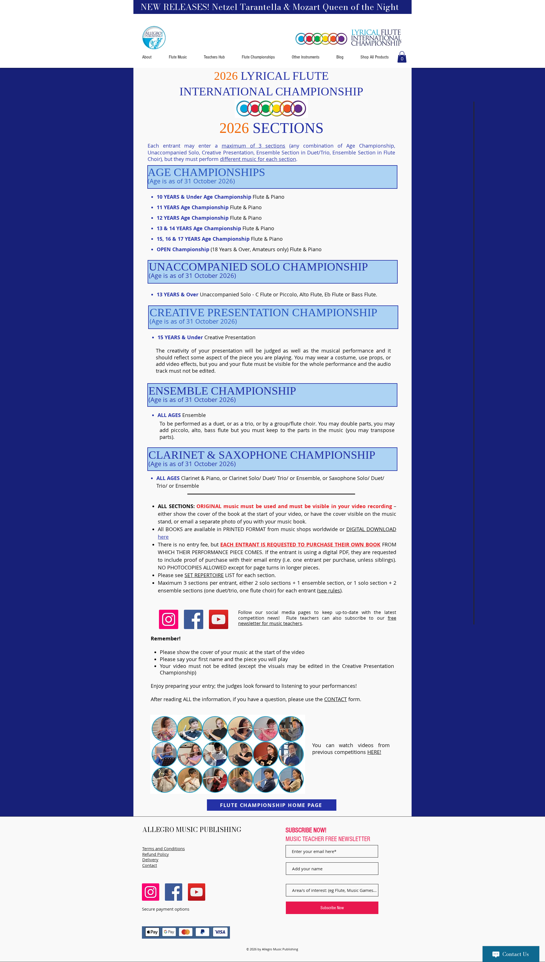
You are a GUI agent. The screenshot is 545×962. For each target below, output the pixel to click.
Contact (149, 865)
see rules (329, 590)
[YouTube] (218, 619)
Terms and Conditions (163, 848)
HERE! (374, 752)
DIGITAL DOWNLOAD (371, 529)
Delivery (150, 859)
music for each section (269, 159)
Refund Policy (155, 854)
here (163, 536)
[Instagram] (168, 619)
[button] (402, 57)
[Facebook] (193, 619)
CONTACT (335, 699)
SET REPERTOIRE (204, 575)
